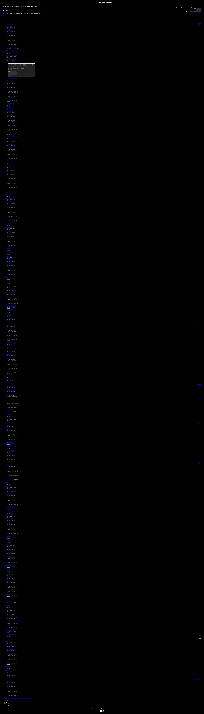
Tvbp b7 (7, 367)
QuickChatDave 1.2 (10, 685)
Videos (104, 4)
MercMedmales (9, 540)
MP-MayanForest (9, 194)
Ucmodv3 (8, 371)
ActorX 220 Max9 (9, 601)
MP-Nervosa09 (9, 202)
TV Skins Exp (9, 573)
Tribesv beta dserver (10, 446)
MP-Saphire (8, 235)
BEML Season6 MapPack (11, 55)
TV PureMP (8, 410)
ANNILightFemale (10, 469)
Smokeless (8, 670)
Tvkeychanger (9, 418)
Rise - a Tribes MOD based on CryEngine (9, 12)
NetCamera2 (8, 613)
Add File (96, 4)
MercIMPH (8, 532)
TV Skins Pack (9, 577)
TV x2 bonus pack (10, 289)
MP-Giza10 (8, 173)
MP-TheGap (8, 248)
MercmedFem (9, 536)
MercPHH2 (8, 544)
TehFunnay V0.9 (9, 694)
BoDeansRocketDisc (10, 649)
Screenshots (101, 4)
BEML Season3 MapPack (11, 43)
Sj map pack (8, 277)
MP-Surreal (8, 244)
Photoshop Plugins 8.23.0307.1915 (13, 617)
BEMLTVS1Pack (9, 82)
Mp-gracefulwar (9, 177)
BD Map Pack (9, 34)
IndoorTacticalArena (10, 90)
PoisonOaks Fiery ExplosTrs (12, 354)
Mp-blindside (8, 107)
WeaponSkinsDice (10, 589)
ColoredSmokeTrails (10, 653)
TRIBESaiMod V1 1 (10, 358)
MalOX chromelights (10, 507)
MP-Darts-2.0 (9, 140)
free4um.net (114, 708)
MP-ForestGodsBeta (10, 165)
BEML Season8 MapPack (11, 78)
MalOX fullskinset (9, 515)
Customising (198, 598)
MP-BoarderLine (9, 111)
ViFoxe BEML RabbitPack (11, 310)
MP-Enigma (8, 152)
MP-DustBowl (9, 148)
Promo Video (5, 13)
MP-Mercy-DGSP (9, 198)
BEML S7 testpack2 (10, 38)
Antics (7, 325)
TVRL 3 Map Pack (10, 293)
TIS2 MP (8, 285)
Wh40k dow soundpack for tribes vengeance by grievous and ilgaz (20, 698)
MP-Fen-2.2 (8, 157)
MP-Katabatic (9, 190)
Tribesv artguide (9, 621)
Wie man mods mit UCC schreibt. (8, 8)
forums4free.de (111, 708)
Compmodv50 (9, 329)
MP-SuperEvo (9, 239)
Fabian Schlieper (95, 708)
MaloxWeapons (9, 519)
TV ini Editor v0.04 (10, 406)
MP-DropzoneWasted (10, 144)
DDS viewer (8, 605)
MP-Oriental (8, 210)
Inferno (7, 94)
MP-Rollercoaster (9, 227)
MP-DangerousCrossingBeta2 (12, 136)
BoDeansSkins (9, 490)
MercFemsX (8, 527)
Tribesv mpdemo (9, 401)
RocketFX (8, 666)
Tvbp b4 (7, 362)
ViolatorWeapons (9, 585)
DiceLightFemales (10, 494)
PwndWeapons (9, 560)
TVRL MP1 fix (9, 297)
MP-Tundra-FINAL (10, 268)
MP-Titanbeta (9, 252)
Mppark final (8, 272)
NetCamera (8, 609)
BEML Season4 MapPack (11, 47)
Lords (7, 350)
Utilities (199, 399)
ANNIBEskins (9, 465)
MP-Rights (8, 223)
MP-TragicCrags (9, 260)
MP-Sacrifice (8, 231)
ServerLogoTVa (9, 442)
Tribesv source (9, 630)
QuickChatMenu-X (10, 689)
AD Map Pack (9, 26)
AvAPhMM (8, 478)
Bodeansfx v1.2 (9, 645)
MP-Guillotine (9, 181)
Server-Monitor (102, 707)
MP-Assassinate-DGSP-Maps (12, 103)
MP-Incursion (9, 186)
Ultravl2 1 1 (8, 375)
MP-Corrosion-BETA (10, 123)
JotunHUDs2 (8, 346)
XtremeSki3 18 (9, 318)
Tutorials (107, 4)
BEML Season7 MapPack (11, 59)
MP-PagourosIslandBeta (11, 215)
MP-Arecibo (8, 99)
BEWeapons (8, 482)
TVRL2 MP (8, 301)
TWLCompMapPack (10, 306)
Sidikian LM (8, 565)
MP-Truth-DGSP (9, 264)
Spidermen (8, 569)
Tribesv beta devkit (10, 626)
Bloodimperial (9, 486)
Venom (7, 581)
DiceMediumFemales (10, 498)
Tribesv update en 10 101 (11, 390)
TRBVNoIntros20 (9, 386)
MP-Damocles (9, 132)
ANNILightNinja (9, 474)
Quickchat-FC (9, 681)
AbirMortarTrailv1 (9, 641)
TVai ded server (9, 450)
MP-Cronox (8, 128)
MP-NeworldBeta (9, 206)
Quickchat (198, 679)
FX (200, 639)
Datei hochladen (5, 7)
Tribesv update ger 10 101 (11, 394)
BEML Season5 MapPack (11, 51)
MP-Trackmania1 (9, 256)
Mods (200, 323)
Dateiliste (200, 12)
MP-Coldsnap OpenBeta (11, 119)
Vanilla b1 (8, 379)
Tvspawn (8, 454)
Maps (200, 24)
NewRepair (8, 657)
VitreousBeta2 (9, 314)
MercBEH (8, 523)
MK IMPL (8, 556)
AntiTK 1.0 (8, 425)
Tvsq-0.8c (8, 458)
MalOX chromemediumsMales (12, 511)
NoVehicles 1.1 (9, 433)
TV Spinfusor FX (9, 674)
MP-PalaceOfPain (10, 219)
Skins (200, 463)
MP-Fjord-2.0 (9, 161)
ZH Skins (8, 594)
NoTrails (8, 662)
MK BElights (8, 552)
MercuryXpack (9, 548)
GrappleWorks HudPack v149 (12, 342)
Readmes (200, 13)
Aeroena (8, 30)
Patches (199, 384)
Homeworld (8, 86)
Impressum (89, 708)
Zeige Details (8, 28)
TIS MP (7, 281)
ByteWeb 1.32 (9, 429)
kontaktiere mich (42, 13)
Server (199, 423)
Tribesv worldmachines (11, 634)
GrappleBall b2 (9, 338)
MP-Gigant (8, 169)
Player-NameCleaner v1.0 (11, 437)
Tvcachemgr (8, 414)
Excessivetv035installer (11, 333)
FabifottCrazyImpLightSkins (12, 503)
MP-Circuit (8, 115)
